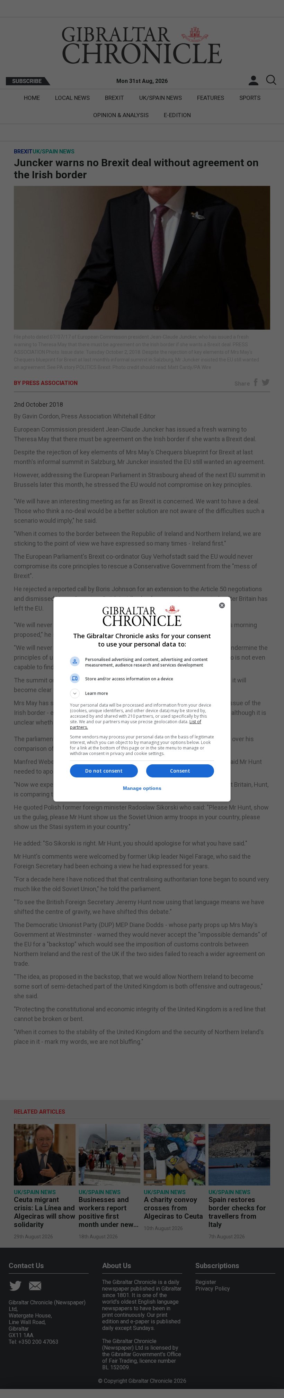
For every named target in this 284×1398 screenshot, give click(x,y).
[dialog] (142, 699)
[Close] (222, 605)
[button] (142, 693)
